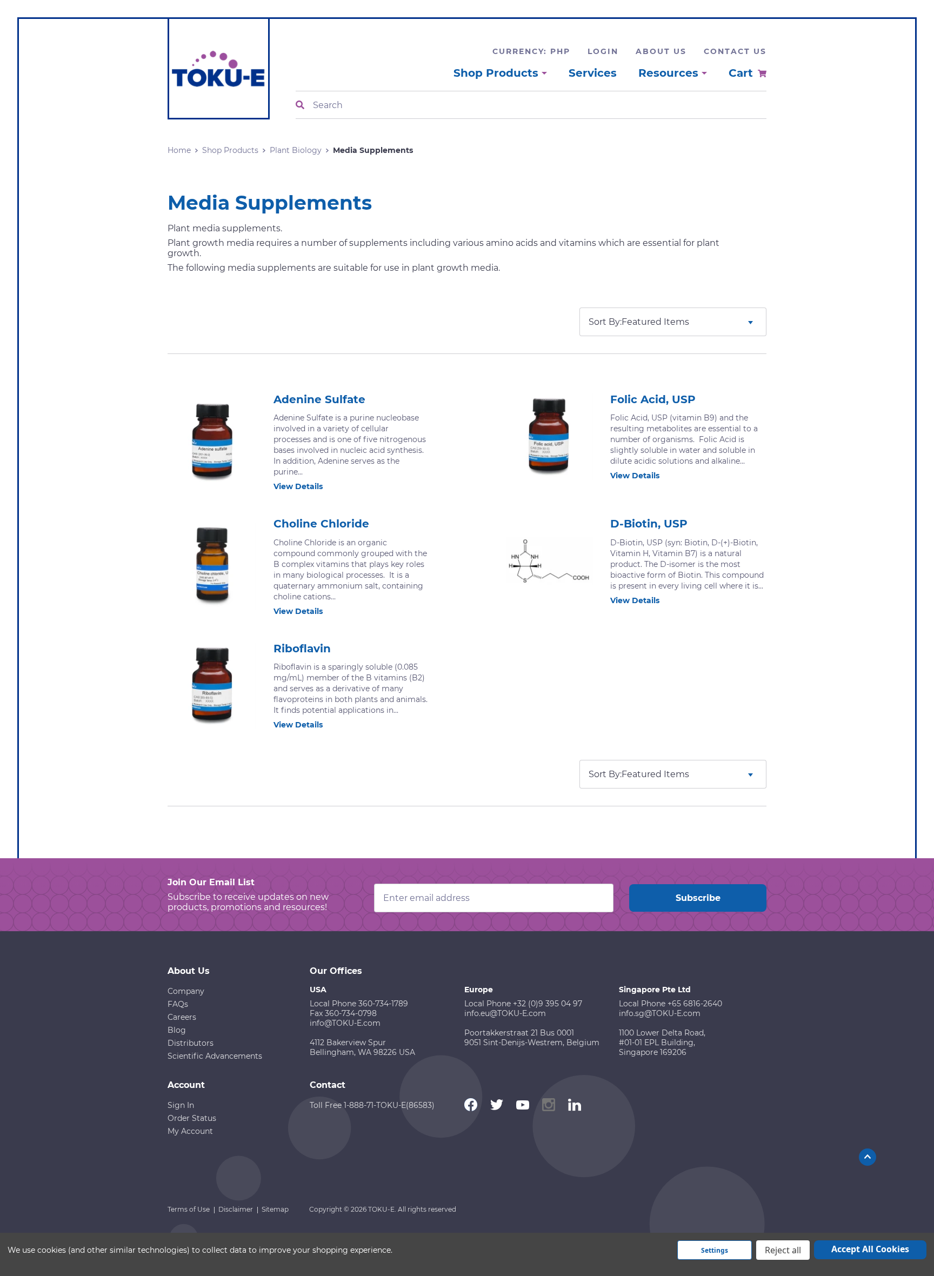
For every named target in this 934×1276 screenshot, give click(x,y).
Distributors (191, 1043)
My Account (190, 1131)
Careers (182, 1017)
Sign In (181, 1105)
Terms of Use (189, 1209)
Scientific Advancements (215, 1056)
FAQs (178, 1004)
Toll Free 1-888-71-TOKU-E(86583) (372, 1105)
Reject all (783, 1250)
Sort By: (605, 322)
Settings (714, 1250)
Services (593, 72)
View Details (298, 486)
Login (603, 51)
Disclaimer (235, 1209)
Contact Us (735, 51)
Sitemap (275, 1209)
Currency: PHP (531, 51)
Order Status (192, 1118)
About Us (661, 51)
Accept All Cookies (870, 1249)
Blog (177, 1030)
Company (186, 991)
